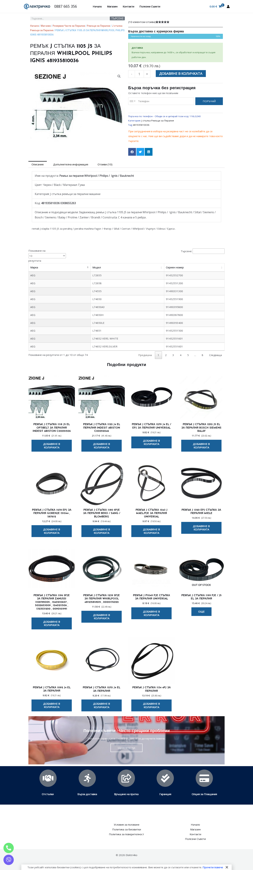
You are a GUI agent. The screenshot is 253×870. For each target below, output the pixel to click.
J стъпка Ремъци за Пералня (157, 120)
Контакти (128, 6)
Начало (97, 6)
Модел (96, 267)
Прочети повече (213, 867)
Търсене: (186, 251)
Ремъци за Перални (98, 25)
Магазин (112, 6)
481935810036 (141, 124)
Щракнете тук (126, 747)
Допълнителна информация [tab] (70, 164)
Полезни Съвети (149, 6)
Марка (34, 267)
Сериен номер (175, 267)
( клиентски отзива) (142, 22)
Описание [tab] (37, 164)
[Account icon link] (228, 6)
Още (201, 611)
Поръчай (209, 101)
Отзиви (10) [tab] (105, 164)
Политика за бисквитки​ (126, 829)
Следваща (215, 355)
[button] (119, 76)
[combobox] (132, 101)
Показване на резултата (36, 255)
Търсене (117, 18)
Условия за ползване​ (126, 824)
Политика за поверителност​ (126, 834)
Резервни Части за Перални (69, 25)
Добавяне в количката (180, 73)
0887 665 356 (65, 6)
